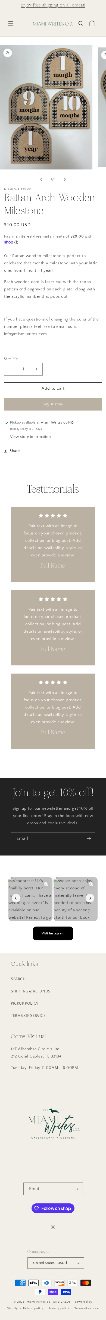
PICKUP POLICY (25, 1003)
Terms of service (86, 1308)
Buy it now (53, 404)
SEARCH (18, 979)
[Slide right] (65, 179)
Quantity (11, 358)
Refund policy (33, 1308)
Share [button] (15, 451)
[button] (11, 24)
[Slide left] (41, 179)
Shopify (12, 1308)
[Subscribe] (89, 838)
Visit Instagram (53, 933)
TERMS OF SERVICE (28, 1016)
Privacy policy (58, 1308)
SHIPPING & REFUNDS (31, 991)
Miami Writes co (39, 1301)
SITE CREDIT (62, 1301)
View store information (30, 437)
